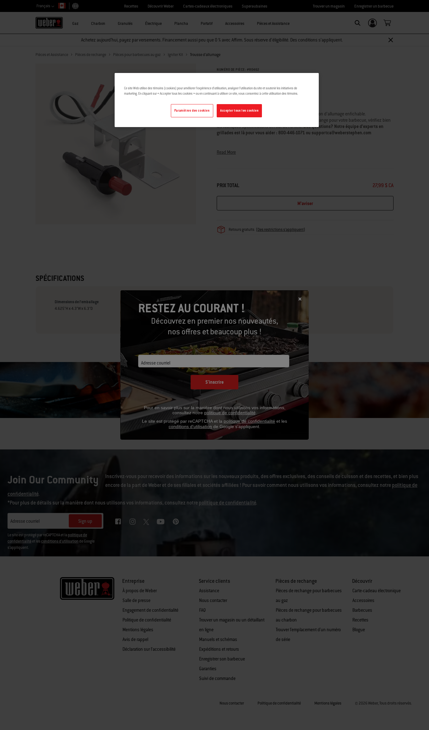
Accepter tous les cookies (239, 111)
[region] (217, 100)
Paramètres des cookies (192, 111)
